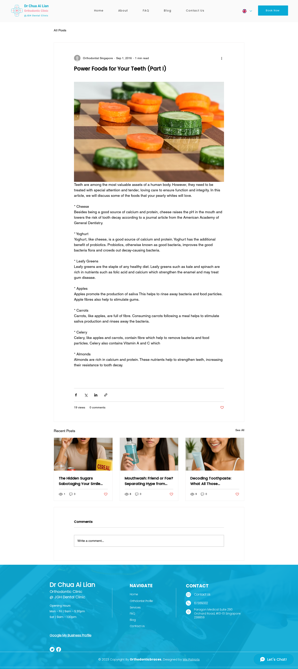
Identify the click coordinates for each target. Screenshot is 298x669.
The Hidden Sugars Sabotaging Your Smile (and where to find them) (82, 481)
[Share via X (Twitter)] (86, 395)
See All (239, 430)
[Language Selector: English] (246, 11)
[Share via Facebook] (76, 395)
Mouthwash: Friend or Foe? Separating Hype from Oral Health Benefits (149, 481)
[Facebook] (58, 649)
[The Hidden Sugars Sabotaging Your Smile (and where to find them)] (83, 454)
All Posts (60, 30)
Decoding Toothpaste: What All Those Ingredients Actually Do (211, 481)
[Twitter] (52, 649)
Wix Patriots (191, 659)
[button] (123, 10)
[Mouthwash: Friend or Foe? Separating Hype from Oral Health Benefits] (149, 454)
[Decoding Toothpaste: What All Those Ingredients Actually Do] (214, 454)
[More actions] (221, 58)
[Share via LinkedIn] (96, 395)
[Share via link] (106, 395)
